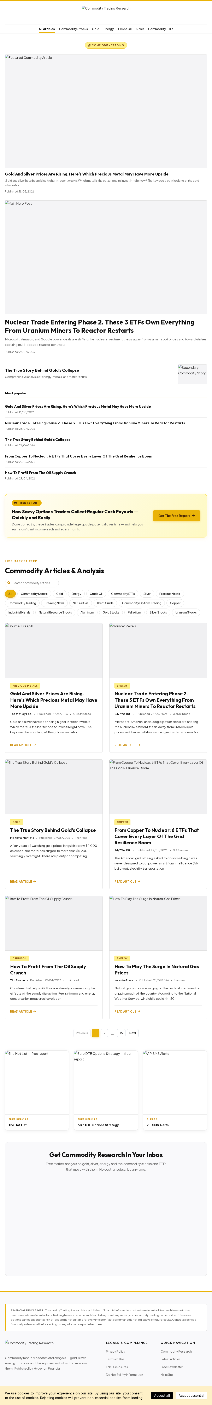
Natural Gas (80, 603)
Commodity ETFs (160, 29)
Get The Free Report (174, 516)
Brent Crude (105, 603)
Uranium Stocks (186, 612)
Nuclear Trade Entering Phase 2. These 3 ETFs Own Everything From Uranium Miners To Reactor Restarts (99, 326)
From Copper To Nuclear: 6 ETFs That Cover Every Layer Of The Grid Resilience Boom (78, 456)
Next (132, 1033)
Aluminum (87, 612)
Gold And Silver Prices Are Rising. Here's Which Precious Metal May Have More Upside (87, 174)
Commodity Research (176, 1351)
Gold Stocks (111, 612)
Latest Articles (171, 1359)
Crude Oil (125, 29)
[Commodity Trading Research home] (106, 13)
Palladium (134, 612)
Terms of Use (115, 1359)
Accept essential (191, 1395)
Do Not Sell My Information (124, 1374)
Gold (95, 29)
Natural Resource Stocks (55, 612)
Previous (82, 1033)
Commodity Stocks (73, 29)
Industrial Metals (19, 612)
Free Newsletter (172, 1367)
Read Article (21, 745)
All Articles (47, 29)
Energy (109, 29)
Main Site (167, 1374)
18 (121, 1033)
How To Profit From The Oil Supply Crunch (40, 473)
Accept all (162, 1395)
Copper (175, 603)
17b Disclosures (117, 1367)
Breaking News (54, 603)
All (10, 593)
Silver (140, 29)
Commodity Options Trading (141, 603)
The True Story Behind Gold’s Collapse (42, 370)
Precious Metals (170, 593)
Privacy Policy (115, 1351)
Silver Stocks (158, 612)
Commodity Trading (22, 603)
